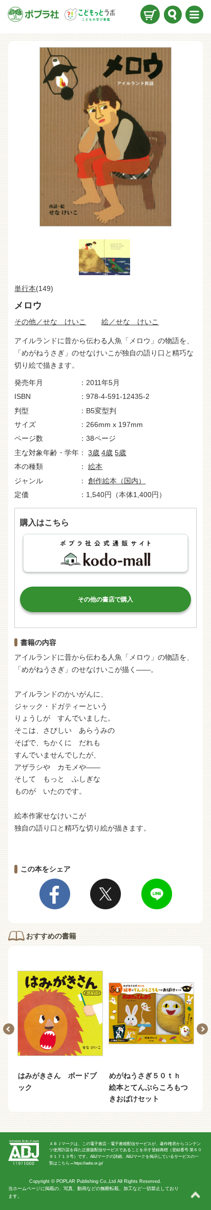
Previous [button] (8, 1029)
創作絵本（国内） (116, 481)
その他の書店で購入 (105, 599)
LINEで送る (156, 894)
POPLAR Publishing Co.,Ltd (86, 1181)
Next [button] (202, 1029)
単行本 (25, 288)
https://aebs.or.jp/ (88, 1163)
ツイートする (105, 894)
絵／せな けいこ (130, 322)
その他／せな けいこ (50, 322)
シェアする (54, 894)
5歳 (120, 453)
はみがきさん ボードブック (57, 1081)
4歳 (107, 453)
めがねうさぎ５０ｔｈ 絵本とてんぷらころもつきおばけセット (148, 1087)
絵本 (95, 466)
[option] (60, 1027)
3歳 (93, 453)
